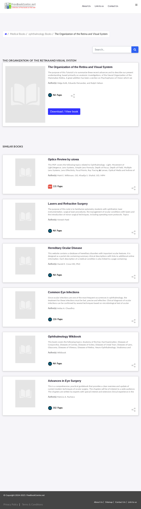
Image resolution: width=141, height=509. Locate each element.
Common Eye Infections (63, 292)
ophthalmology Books (40, 34)
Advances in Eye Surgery (64, 380)
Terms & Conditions (32, 505)
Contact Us (113, 6)
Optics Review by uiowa (63, 159)
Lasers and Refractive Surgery (68, 203)
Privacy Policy (10, 505)
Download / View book (64, 111)
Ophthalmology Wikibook (64, 336)
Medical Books (17, 34)
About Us (86, 6)
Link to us (99, 6)
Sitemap (109, 502)
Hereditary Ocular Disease (65, 248)
